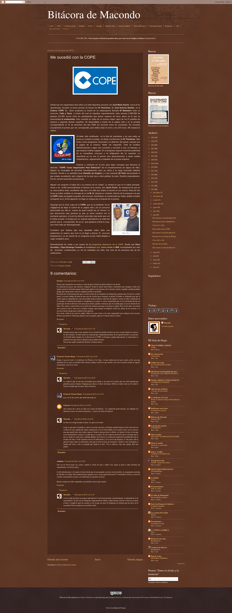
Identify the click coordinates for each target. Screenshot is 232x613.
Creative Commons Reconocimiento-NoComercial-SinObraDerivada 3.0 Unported (143, 597)
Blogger (123, 608)
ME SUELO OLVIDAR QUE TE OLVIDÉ (165, 436)
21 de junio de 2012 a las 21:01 (93, 394)
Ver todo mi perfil (167, 326)
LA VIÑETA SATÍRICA (160, 530)
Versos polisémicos (140, 26)
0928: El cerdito (156, 488)
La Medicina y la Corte (159, 397)
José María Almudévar (85, 597)
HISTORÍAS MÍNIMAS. (159, 558)
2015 (152, 178)
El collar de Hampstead (159, 495)
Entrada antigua (135, 559)
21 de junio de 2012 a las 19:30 (84, 378)
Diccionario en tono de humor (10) (164, 218)
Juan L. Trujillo (157, 452)
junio (155, 215)
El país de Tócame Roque (66, 356)
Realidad (82, 26)
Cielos (153, 480)
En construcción (157, 354)
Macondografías (55, 29)
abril (154, 256)
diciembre (156, 192)
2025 (152, 141)
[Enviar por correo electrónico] (83, 262)
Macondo (66, 328)
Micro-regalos (156, 434)
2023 (152, 148)
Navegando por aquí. (157, 523)
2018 (152, 167)
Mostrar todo (181, 563)
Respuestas (63, 324)
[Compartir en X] (89, 262)
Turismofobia (155, 356)
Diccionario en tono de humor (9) (164, 232)
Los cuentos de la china (159, 512)
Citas (177, 26)
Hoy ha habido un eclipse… (160, 497)
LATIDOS (155, 478)
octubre (155, 200)
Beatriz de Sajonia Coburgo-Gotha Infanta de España (165, 400)
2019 (152, 163)
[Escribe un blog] (86, 262)
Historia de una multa (160, 244)
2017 (152, 171)
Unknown (66, 405)
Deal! (153, 532)
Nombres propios (70, 26)
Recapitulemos (155, 541)
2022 (152, 152)
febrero (155, 263)
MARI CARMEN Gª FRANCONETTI (165, 380)
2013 (152, 185)
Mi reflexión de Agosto (158, 410)
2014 (152, 182)
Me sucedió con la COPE (161, 229)
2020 (152, 159)
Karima (60, 281)
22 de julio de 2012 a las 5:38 (84, 494)
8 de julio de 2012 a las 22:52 (81, 405)
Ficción (90, 26)
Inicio (51, 26)
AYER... (154, 347)
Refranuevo (169, 26)
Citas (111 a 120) (158, 225)
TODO (59, 26)
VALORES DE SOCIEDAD (160, 382)
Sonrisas (66, 29)
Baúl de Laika (156, 556)
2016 (152, 174)
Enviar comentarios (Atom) (66, 565)
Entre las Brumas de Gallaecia (162, 504)
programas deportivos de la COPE (107, 244)
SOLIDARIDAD (156, 471)
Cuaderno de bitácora (159, 547)
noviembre (156, 196)
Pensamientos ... (157, 521)
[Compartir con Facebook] (91, 262)
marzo (155, 259)
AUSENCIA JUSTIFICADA (160, 454)
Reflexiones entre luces (159, 408)
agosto (155, 207)
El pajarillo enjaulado (157, 506)
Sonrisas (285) (155, 419)
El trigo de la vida (157, 460)
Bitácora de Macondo (94, 14)
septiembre (157, 203)
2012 (152, 189)
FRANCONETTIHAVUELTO (162, 469)
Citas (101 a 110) (158, 240)
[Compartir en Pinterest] (94, 262)
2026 (152, 137)
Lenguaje (99, 26)
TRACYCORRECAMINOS (161, 345)
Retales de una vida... (158, 538)
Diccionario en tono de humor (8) (164, 247)
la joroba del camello (158, 426)
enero (155, 267)
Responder (60, 319)
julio (154, 211)
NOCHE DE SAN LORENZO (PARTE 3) (165, 373)
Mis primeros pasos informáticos (164, 221)
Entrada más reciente (58, 559)
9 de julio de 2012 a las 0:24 (83, 419)
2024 (152, 145)
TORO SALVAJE (157, 362)
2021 (152, 156)
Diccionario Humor (155, 26)
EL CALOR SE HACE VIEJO (161, 365)
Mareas (153, 515)
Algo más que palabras (159, 389)
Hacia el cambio (157, 443)
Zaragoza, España (64, 265)
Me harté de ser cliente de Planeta (164, 236)
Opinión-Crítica (110, 26)
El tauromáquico (157, 486)
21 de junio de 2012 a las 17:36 (84, 328)
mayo (155, 252)
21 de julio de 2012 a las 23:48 (74, 461)
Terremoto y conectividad (159, 445)
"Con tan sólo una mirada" (159, 391)
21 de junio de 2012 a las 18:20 (86, 356)
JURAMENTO (156, 428)
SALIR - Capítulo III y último (160, 462)
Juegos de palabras (124, 26)
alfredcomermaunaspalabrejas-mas (164, 371)
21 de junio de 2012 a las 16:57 (73, 281)
